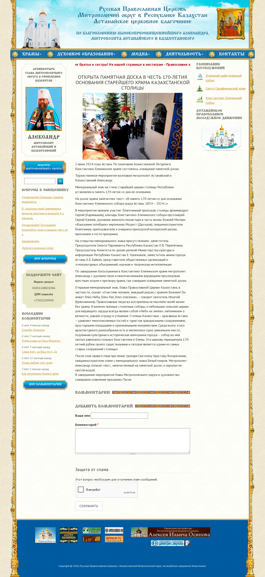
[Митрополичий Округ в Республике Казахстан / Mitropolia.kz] (71, 534)
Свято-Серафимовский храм (226, 88)
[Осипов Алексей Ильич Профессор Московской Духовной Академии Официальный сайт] (170, 532)
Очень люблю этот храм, (37, 362)
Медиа (139, 54)
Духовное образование (85, 54)
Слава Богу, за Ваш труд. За (39, 351)
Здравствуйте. (31, 241)
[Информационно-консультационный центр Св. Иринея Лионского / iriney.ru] (116, 539)
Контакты (232, 54)
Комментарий (87, 425)
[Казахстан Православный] (94, 539)
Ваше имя (82, 415)
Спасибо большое (33, 330)
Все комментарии (45, 384)
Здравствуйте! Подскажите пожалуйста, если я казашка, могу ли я (45, 229)
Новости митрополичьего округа (44, 167)
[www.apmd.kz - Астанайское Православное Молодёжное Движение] (221, 136)
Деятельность (183, 54)
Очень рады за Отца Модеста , (41, 341)
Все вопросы (45, 259)
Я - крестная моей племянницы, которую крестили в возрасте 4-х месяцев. (43, 213)
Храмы (30, 54)
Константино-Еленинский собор (224, 100)
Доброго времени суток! (38, 248)
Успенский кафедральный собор (224, 77)
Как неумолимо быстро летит (40, 373)
